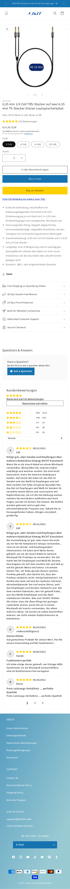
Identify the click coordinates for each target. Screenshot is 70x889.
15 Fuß (52, 144)
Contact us (28, 133)
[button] (6, 13)
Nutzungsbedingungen (19, 750)
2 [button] (35, 702)
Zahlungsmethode (16, 735)
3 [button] (42, 702)
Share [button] (9, 274)
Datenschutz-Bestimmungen (22, 742)
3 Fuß (9, 144)
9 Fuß (38, 144)
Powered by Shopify (43, 883)
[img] (24, 448)
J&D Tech (30, 883)
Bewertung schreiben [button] (35, 403)
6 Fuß (23, 144)
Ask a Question (22, 371)
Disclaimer (12, 757)
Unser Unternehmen (17, 728)
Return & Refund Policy (19, 785)
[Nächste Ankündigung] (64, 3)
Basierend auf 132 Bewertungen (25, 398)
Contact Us (12, 777)
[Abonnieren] (53, 845)
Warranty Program (16, 800)
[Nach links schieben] (27, 94)
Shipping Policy (15, 792)
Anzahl (5, 151)
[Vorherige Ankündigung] (6, 3)
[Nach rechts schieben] (42, 94)
